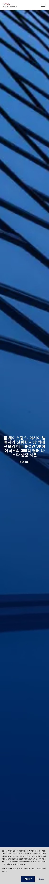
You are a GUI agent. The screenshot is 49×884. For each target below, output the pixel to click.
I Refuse (41, 879)
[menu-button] (43, 5)
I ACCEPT (28, 879)
